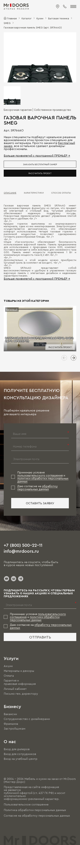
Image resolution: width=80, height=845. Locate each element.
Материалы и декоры (19, 670)
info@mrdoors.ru (21, 551)
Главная (12, 18)
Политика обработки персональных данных (35, 809)
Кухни (39, 18)
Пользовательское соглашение (26, 804)
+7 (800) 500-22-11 (23, 545)
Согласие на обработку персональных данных (37, 815)
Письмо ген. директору (21, 693)
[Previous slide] (64, 358)
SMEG (7, 23)
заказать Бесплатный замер (40, 164)
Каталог (27, 18)
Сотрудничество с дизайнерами (27, 718)
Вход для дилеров (17, 749)
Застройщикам (14, 728)
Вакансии (10, 713)
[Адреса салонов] (57, 6)
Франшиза (11, 723)
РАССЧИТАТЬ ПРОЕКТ (40, 173)
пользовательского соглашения (40, 475)
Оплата (9, 675)
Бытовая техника (58, 18)
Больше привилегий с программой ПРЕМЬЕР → (37, 155)
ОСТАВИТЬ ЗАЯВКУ (40, 503)
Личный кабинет (15, 688)
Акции (8, 665)
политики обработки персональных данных (35, 618)
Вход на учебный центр (20, 758)
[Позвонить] (65, 6)
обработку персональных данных (37, 488)
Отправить (40, 637)
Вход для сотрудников (20, 753)
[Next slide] (73, 358)
